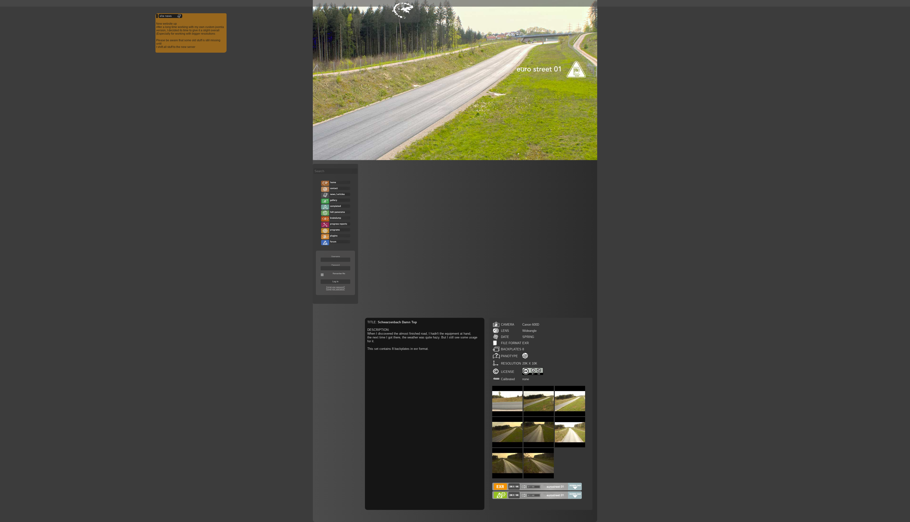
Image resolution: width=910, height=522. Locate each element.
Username (335, 256)
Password (336, 265)
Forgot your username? (335, 289)
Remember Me (339, 274)
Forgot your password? (335, 287)
